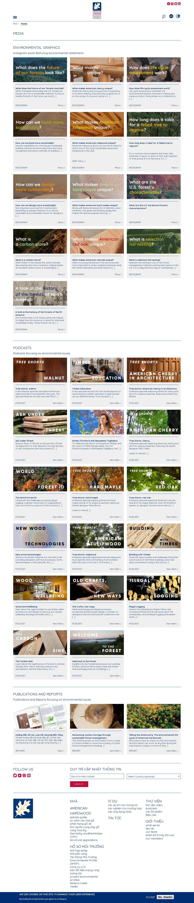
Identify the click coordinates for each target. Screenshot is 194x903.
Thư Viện (154, 801)
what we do (153, 825)
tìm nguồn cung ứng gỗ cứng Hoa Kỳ (84, 828)
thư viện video (154, 805)
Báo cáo (151, 815)
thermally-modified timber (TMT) (86, 835)
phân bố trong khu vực (160, 835)
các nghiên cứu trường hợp (125, 808)
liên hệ (150, 828)
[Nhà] (23, 808)
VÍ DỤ (112, 801)
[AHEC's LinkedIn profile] (179, 4)
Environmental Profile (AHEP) (83, 862)
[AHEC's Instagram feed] (172, 4)
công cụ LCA (78, 867)
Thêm (60, 750)
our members (154, 838)
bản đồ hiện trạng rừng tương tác (84, 871)
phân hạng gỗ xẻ (80, 823)
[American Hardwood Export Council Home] (97, 10)
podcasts (151, 808)
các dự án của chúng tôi (122, 805)
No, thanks (165, 897)
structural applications (84, 840)
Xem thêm (58, 403)
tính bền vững (78, 853)
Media (24, 23)
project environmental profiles (84, 878)
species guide (78, 817)
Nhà (15, 23)
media (74, 886)
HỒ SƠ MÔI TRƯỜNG (87, 846)
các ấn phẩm (154, 811)
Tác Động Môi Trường (83, 857)
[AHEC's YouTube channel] (168, 4)
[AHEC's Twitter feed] (15, 776)
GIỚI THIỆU (154, 821)
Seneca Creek (78, 883)
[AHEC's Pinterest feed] (175, 4)
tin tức (114, 818)
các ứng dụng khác (120, 811)
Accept (150, 897)
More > (61, 105)
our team (151, 831)
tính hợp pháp (78, 850)
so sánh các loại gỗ (82, 820)
